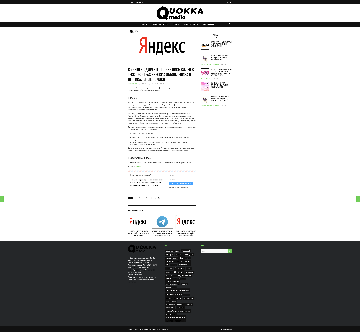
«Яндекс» (139, 166)
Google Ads (179, 254)
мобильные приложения (175, 304)
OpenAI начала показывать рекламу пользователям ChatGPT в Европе (219, 58)
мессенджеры (171, 301)
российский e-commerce (178, 311)
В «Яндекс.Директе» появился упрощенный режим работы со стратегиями (138, 233)
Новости (144, 24)
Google (169, 254)
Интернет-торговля (206, 78)
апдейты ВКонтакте (172, 281)
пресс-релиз (170, 307)
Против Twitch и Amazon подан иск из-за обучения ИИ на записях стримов (221, 44)
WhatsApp (173, 265)
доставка (184, 284)
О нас (131, 2)
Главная (130, 329)
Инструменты (133, 84)
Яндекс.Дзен (189, 272)
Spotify (188, 258)
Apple (177, 251)
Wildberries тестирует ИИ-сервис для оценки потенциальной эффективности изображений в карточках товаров (221, 72)
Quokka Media (225, 329)
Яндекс (178, 271)
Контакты (139, 2)
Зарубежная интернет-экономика (210, 51)
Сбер (188, 268)
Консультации (208, 24)
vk (167, 265)
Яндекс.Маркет (184, 276)
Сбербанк (168, 272)
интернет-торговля (177, 290)
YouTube (169, 268)
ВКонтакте (179, 268)
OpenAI (175, 258)
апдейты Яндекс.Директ (143, 198)
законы (168, 287)
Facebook (186, 251)
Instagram (189, 254)
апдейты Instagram (179, 278)
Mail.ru (168, 258)
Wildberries (184, 264)
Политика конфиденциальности (150, 329)
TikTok (179, 261)
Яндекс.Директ (157, 198)
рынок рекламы (171, 314)
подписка (189, 304)
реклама (180, 307)
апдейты (169, 278)
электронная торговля (175, 321)
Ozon (182, 258)
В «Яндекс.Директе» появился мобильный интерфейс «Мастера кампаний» (186, 233)
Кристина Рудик (160, 84)
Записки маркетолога (160, 24)
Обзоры (176, 24)
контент (186, 294)
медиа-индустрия (188, 298)
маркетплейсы (173, 298)
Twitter (187, 261)
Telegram (170, 261)
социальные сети (175, 317)
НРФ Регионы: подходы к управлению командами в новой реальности (219, 85)
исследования (174, 294)
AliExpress (169, 251)
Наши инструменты (191, 24)
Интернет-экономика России (209, 92)
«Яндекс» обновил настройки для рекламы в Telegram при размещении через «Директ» (162, 233)
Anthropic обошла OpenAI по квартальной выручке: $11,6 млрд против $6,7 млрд (220, 99)
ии (174, 287)
